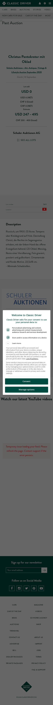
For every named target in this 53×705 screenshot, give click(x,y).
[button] (26, 343)
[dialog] (26, 352)
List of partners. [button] (32, 359)
